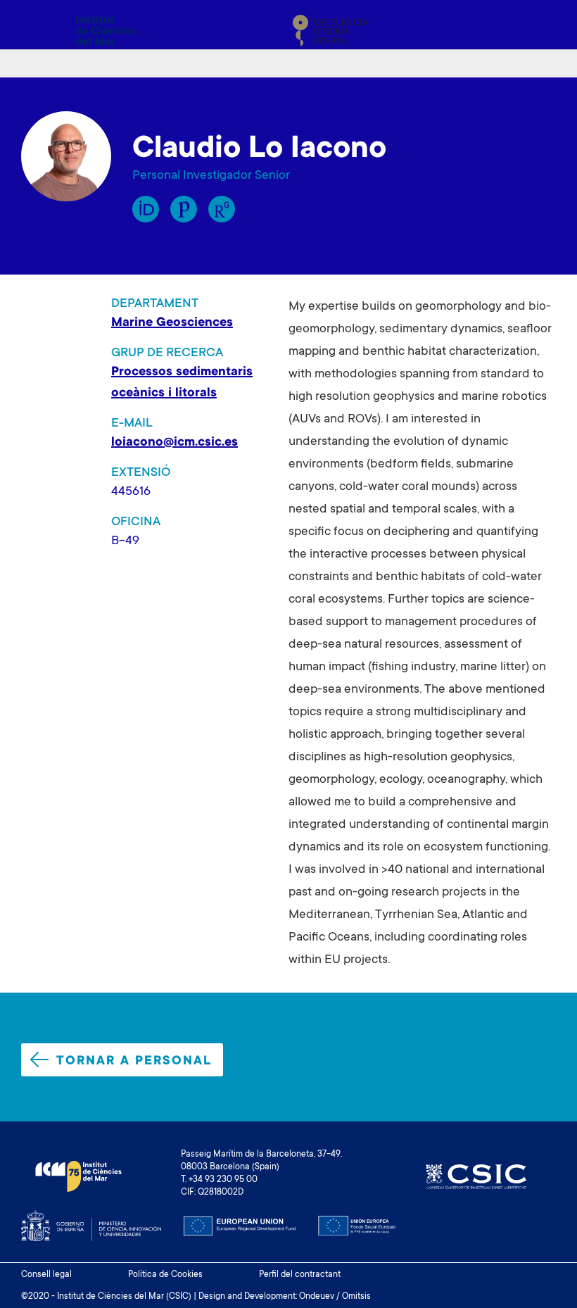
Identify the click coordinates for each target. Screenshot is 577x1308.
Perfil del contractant (300, 1275)
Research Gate (221, 209)
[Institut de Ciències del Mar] (79, 30)
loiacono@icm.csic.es (174, 443)
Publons (183, 209)
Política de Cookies (165, 1275)
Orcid (145, 209)
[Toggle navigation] (540, 30)
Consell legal (46, 1275)
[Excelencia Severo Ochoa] (331, 30)
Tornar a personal (134, 1062)
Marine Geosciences (172, 323)
